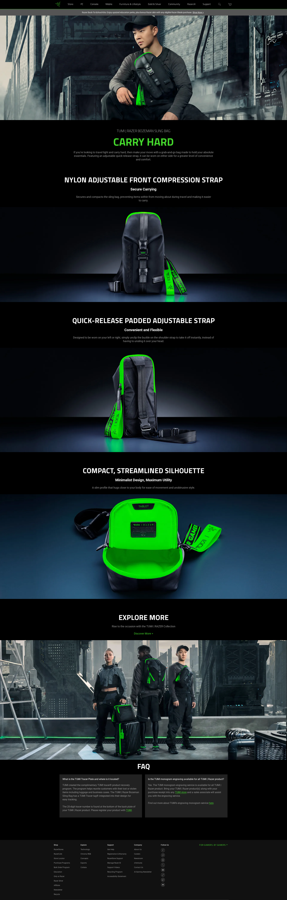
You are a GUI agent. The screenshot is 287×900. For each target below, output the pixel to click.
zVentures (138, 863)
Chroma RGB (86, 854)
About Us (138, 849)
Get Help (110, 849)
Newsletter (58, 890)
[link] (58, 4)
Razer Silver (58, 881)
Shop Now (198, 12)
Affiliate (57, 885)
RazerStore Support (115, 858)
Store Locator (59, 858)
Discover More (143, 633)
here (211, 803)
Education (58, 872)
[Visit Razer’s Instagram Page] (163, 855)
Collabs (84, 867)
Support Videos (113, 867)
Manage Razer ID (114, 863)
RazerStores (58, 849)
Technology (85, 849)
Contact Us (138, 867)
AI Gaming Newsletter (143, 872)
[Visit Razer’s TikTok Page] (163, 875)
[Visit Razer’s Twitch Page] (163, 880)
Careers (137, 854)
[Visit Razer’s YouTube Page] (163, 870)
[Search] (219, 4)
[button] (230, 4)
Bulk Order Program (62, 867)
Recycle (57, 894)
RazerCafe (58, 854)
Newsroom (138, 858)
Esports (84, 863)
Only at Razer (59, 876)
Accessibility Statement (116, 876)
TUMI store (181, 792)
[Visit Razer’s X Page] (163, 865)
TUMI (129, 810)
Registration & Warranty (116, 854)
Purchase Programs (62, 863)
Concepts (84, 858)
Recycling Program (115, 872)
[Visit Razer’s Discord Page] (163, 885)
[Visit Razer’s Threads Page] (163, 860)
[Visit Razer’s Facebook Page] (163, 850)
